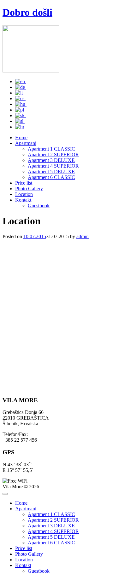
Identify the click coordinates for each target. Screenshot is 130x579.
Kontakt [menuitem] (23, 565)
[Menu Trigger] (5, 494)
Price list (23, 183)
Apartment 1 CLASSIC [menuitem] (51, 514)
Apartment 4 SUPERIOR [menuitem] (53, 531)
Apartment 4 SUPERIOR (53, 166)
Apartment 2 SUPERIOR (53, 154)
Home (21, 137)
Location (24, 194)
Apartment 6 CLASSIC (51, 177)
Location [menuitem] (24, 559)
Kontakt (23, 200)
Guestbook (39, 205)
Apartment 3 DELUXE (51, 160)
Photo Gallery (29, 188)
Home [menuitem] (21, 503)
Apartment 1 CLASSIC (51, 149)
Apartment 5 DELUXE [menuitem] (51, 537)
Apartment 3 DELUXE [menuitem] (51, 525)
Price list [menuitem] (23, 548)
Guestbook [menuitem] (39, 571)
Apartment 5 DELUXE (51, 171)
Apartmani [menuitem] (25, 508)
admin (82, 236)
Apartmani (25, 143)
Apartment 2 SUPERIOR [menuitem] (53, 520)
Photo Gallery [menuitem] (29, 554)
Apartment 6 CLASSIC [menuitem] (51, 542)
